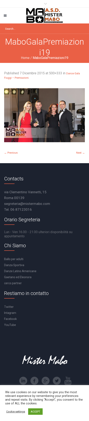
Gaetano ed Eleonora (17, 277)
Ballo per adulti (13, 259)
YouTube (10, 325)
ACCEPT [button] (35, 411)
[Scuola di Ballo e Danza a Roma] (44, 15)
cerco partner (13, 283)
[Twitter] (57, 381)
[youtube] (68, 381)
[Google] (45, 381)
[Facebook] (34, 381)
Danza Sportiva (14, 265)
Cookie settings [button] (15, 411)
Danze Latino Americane (20, 271)
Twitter (9, 306)
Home (25, 58)
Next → (80, 152)
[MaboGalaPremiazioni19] (44, 115)
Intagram (10, 313)
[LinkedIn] (23, 381)
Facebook (10, 319)
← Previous (11, 152)
